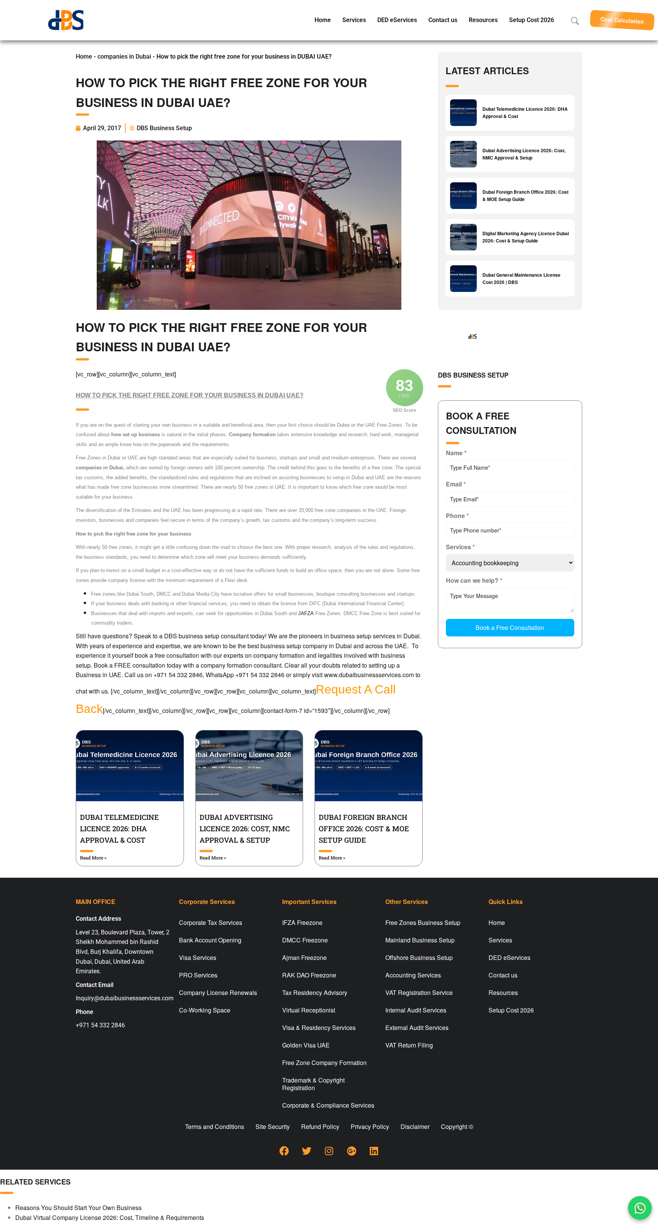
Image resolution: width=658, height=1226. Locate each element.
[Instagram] (329, 1150)
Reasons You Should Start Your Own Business (78, 1207)
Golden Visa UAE (306, 1045)
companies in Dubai (124, 56)
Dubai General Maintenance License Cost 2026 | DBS (521, 278)
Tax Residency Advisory (314, 992)
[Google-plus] (351, 1150)
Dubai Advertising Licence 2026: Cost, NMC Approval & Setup (245, 828)
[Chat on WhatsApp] (639, 1207)
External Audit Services (417, 1027)
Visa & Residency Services (319, 1027)
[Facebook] (284, 1150)
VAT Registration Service (419, 992)
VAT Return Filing (409, 1045)
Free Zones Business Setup (422, 922)
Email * (456, 484)
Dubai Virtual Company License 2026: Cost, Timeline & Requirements (109, 1217)
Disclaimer (415, 1126)
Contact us (442, 20)
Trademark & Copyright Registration (313, 1084)
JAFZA (306, 613)
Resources (483, 20)
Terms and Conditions (214, 1126)
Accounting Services (413, 975)
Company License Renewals (218, 992)
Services (354, 20)
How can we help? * (474, 580)
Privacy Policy (370, 1126)
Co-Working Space (204, 1010)
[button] (622, 20)
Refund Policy (320, 1126)
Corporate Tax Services (210, 922)
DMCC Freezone (305, 940)
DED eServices (397, 20)
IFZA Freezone (302, 922)
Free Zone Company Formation (324, 1062)
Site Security (273, 1126)
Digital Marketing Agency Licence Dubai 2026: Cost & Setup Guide (525, 237)
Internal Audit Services (415, 1010)
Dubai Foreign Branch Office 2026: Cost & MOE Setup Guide (364, 828)
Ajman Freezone (304, 957)
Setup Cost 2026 (531, 20)
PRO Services (198, 975)
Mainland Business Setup (420, 940)
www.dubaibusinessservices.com (369, 674)
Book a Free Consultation (510, 627)
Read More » (93, 858)
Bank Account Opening (210, 940)
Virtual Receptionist (308, 1010)
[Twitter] (306, 1150)
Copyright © (457, 1126)
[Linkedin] (374, 1150)
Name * (456, 452)
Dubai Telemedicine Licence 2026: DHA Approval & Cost (119, 828)
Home (323, 20)
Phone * (457, 515)
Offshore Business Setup (419, 957)
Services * (460, 546)
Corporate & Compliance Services (328, 1105)
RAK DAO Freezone (309, 975)
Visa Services (197, 957)
